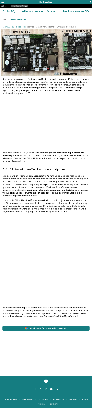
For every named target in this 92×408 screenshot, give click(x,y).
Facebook (35, 389)
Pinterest (46, 389)
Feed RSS (56, 389)
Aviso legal (73, 399)
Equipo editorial (27, 399)
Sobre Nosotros (11, 399)
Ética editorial (43, 399)
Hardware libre (8, 27)
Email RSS (51, 389)
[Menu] (2, 2)
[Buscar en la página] (90, 2)
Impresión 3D (21, 27)
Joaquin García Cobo (17, 19)
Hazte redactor (58, 399)
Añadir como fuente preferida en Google (48, 328)
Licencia (85, 399)
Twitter (40, 389)
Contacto (54, 404)
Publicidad (41, 404)
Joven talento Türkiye (19, 6)
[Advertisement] (46, 112)
